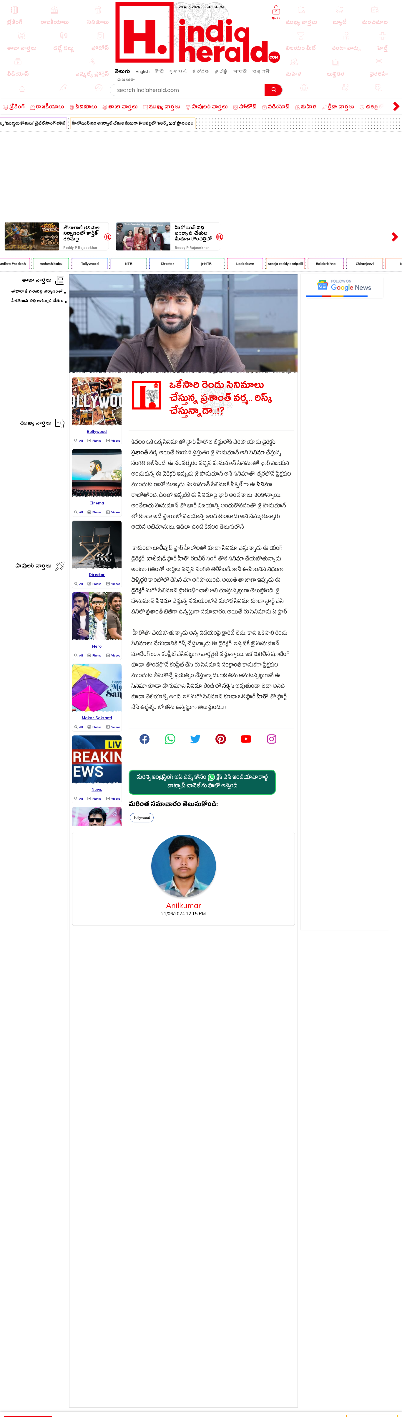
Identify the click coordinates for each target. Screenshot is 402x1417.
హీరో (184, 560)
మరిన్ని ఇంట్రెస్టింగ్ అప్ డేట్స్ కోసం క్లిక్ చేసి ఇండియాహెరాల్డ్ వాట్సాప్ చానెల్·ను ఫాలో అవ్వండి (202, 782)
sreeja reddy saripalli (277, 263)
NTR (120, 263)
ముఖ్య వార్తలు (36, 424)
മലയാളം (125, 79)
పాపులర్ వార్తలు (33, 567)
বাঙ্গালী (261, 71)
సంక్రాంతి (231, 666)
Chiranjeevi (357, 263)
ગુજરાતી (178, 71)
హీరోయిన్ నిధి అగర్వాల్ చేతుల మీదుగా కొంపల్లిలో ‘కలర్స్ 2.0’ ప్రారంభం (125, 124)
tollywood (141, 817)
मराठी (240, 71)
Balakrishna (318, 263)
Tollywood (82, 263)
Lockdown (237, 263)
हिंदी (159, 71)
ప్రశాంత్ (139, 454)
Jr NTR (198, 263)
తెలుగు (122, 72)
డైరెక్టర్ (268, 443)
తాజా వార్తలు (37, 281)
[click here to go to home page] (198, 61)
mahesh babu (43, 263)
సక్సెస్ (228, 687)
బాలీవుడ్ (162, 549)
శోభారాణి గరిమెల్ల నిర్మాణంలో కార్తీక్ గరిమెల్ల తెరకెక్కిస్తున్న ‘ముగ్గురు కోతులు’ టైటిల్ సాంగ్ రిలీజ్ (81, 233)
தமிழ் (221, 71)
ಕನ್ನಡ (201, 71)
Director (159, 263)
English (142, 71)
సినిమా (257, 454)
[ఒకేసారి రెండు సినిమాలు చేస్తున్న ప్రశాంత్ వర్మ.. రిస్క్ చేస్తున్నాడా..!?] (183, 371)
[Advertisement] (201, 175)
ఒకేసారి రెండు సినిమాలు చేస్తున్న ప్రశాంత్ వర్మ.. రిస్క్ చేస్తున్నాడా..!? (221, 399)
